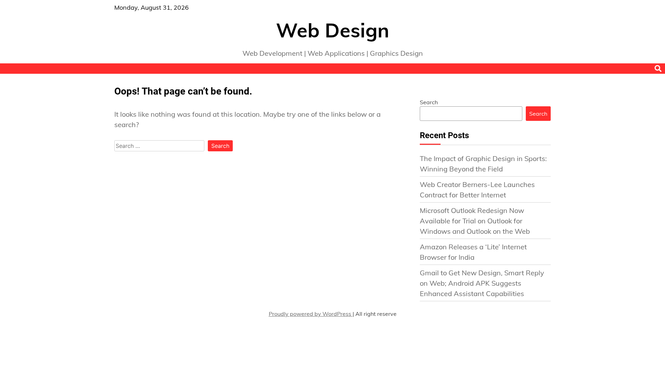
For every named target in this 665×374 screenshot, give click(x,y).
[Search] (658, 68)
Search (429, 102)
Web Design (332, 30)
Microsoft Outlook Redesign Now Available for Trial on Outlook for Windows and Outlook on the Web (475, 220)
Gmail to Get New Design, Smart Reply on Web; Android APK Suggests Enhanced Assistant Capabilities (482, 283)
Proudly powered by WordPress (311, 313)
